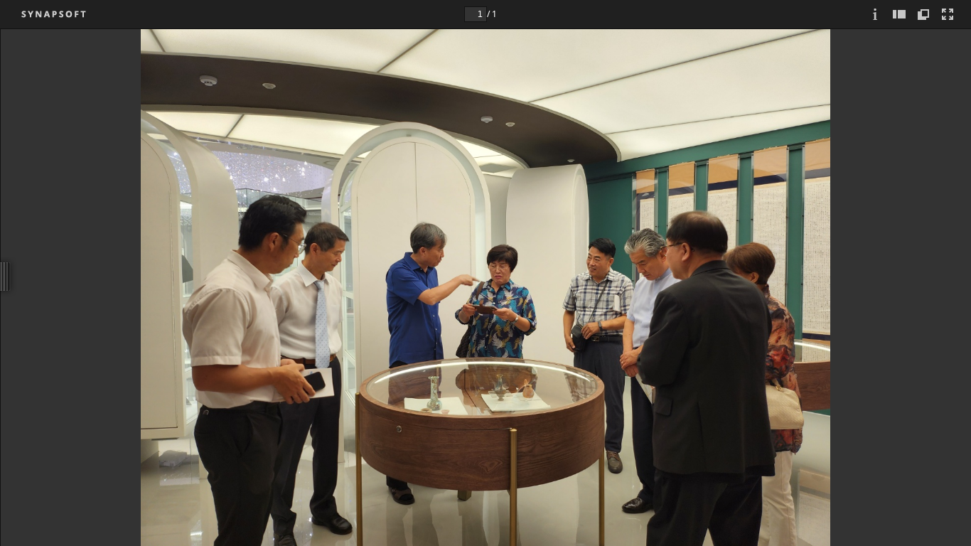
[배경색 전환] (924, 14)
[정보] (876, 14)
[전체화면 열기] (948, 14)
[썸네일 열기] (900, 14)
